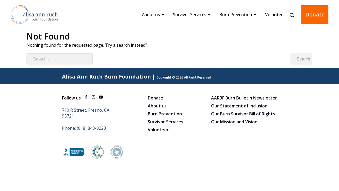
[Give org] (73, 154)
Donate (314, 14)
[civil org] (97, 157)
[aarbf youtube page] (101, 98)
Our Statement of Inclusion (239, 106)
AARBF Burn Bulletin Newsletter (244, 98)
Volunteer (275, 15)
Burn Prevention (235, 15)
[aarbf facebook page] (86, 98)
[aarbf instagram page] (93, 98)
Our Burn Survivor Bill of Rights (243, 114)
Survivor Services (189, 15)
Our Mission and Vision (234, 122)
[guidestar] (116, 157)
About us (151, 15)
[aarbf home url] (34, 28)
